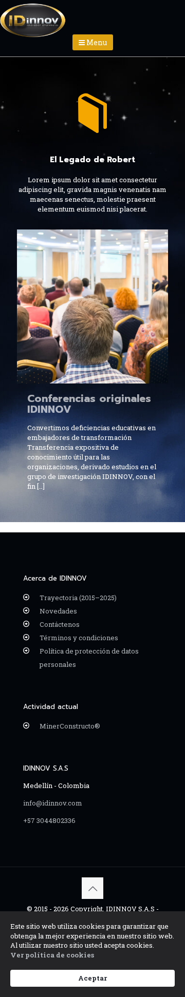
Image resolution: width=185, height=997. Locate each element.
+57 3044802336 (49, 820)
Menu (96, 42)
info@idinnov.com (52, 803)
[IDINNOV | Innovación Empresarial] (33, 13)
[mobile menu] (171, 15)
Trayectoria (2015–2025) (78, 597)
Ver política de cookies (52, 955)
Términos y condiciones (79, 637)
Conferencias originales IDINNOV (89, 404)
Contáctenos (60, 624)
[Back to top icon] (92, 888)
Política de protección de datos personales (89, 657)
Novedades (58, 611)
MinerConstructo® (70, 726)
